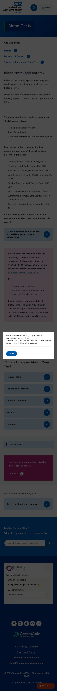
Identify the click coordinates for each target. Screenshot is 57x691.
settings (33, 343)
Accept (11, 354)
